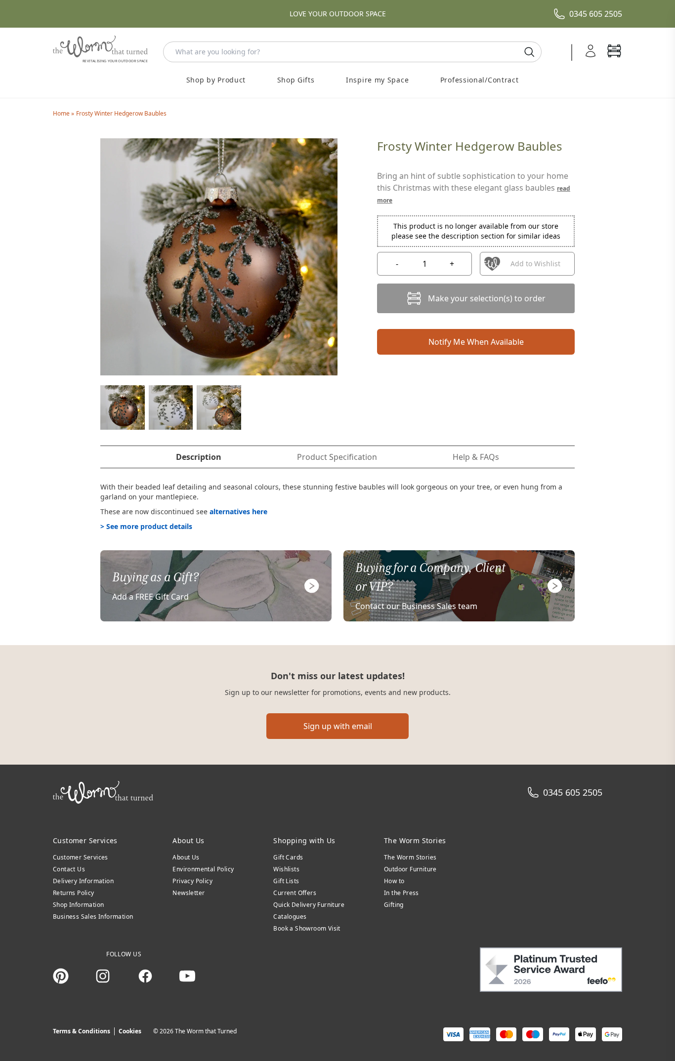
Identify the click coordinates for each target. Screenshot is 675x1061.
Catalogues (289, 916)
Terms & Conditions (81, 1031)
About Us (185, 857)
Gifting (394, 904)
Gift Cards (288, 857)
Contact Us (69, 869)
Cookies (130, 1031)
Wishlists (286, 869)
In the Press (401, 893)
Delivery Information (83, 881)
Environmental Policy (203, 869)
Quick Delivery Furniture (308, 904)
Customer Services (80, 857)
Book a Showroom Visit (306, 928)
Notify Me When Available (476, 341)
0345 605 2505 (595, 13)
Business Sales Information (93, 916)
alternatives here (238, 511)
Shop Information (78, 904)
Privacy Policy (192, 881)
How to (394, 881)
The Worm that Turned (206, 1031)
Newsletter (188, 893)
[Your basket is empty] (614, 52)
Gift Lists (286, 881)
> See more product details (146, 526)
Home (62, 113)
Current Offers (294, 893)
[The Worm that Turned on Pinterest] (61, 976)
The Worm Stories (410, 857)
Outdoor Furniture (410, 869)
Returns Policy (73, 893)
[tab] (198, 457)
